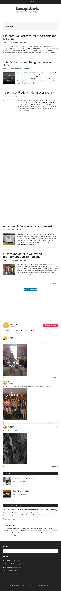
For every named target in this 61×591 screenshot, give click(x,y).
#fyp (21, 430)
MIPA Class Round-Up (8, 567)
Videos (6, 330)
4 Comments (22, 96)
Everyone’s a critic (7, 574)
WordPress (44, 585)
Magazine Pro (24, 585)
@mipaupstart (13, 326)
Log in (49, 585)
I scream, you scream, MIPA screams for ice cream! (29, 37)
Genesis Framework (35, 585)
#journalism (25, 342)
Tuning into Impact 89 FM (22, 491)
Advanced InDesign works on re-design (29, 226)
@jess (50, 386)
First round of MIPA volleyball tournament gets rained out (22, 255)
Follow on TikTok (51, 325)
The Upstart (14, 324)
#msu (36, 386)
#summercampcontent (36, 342)
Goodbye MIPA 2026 (8, 560)
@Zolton (45, 342)
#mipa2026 (17, 342)
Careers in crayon (9, 525)
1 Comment (22, 229)
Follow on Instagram (31, 289)
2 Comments (22, 42)
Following (14, 330)
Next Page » (55, 283)
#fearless (24, 430)
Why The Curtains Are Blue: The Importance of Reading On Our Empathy (30, 510)
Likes (32, 330)
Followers (24, 330)
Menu (32, 2)
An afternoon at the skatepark (24, 478)
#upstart (29, 342)
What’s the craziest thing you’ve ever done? (27, 63)
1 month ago (11, 338)
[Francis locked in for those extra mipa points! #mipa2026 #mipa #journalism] (16, 305)
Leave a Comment (24, 68)
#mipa (21, 342)
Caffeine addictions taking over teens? (28, 92)
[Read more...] (52, 52)
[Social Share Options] (4, 318)
